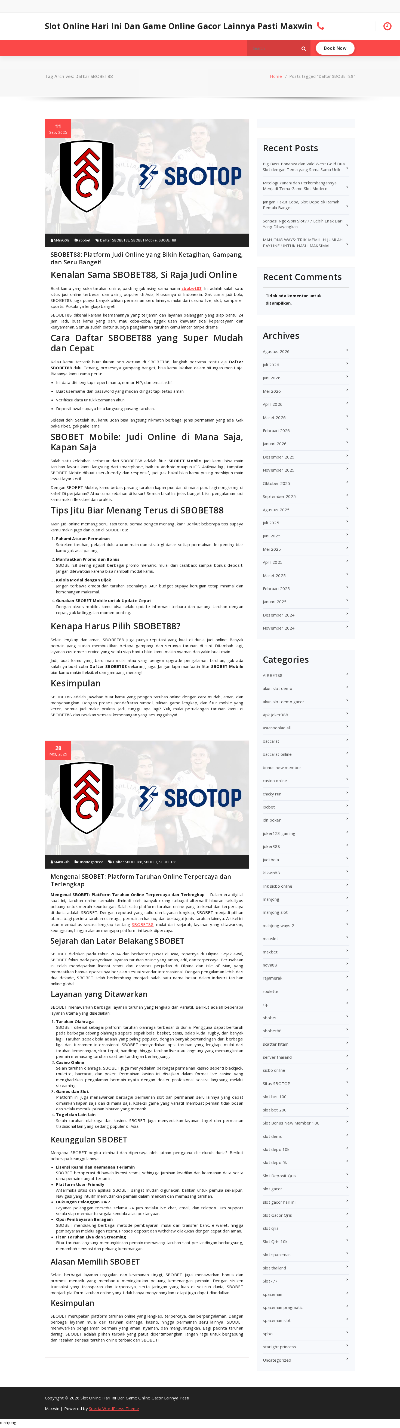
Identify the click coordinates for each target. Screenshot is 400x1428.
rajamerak (272, 978)
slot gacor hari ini (279, 1202)
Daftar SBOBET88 (114, 240)
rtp (266, 1004)
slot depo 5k (275, 1162)
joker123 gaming (279, 833)
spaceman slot (277, 1320)
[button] (303, 48)
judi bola (271, 859)
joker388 (271, 846)
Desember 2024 (279, 615)
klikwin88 (271, 872)
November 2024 (279, 628)
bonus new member (282, 767)
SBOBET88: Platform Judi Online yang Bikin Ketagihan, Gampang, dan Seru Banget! (147, 258)
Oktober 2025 (276, 483)
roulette (271, 991)
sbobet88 (191, 288)
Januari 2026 (275, 443)
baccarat (271, 741)
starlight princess (279, 1346)
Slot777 (270, 1281)
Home (276, 76)
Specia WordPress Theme (114, 1408)
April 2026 (272, 404)
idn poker (272, 820)
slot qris (271, 1228)
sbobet (84, 240)
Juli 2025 (271, 522)
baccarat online (277, 754)
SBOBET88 (167, 240)
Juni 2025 (272, 535)
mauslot (270, 938)
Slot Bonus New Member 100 (291, 1123)
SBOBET (150, 861)
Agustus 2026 (276, 351)
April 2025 (272, 562)
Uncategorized (90, 861)
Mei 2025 (272, 549)
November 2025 (279, 470)
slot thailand (274, 1268)
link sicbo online (277, 886)
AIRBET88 (273, 675)
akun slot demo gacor (283, 701)
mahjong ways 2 (278, 925)
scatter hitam (276, 1044)
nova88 (270, 965)
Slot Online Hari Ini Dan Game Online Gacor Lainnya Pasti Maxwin (179, 26)
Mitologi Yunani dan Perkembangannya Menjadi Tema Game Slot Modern (300, 185)
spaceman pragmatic (283, 1307)
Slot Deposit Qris (279, 1175)
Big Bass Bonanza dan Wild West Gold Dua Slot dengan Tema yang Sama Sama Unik (304, 166)
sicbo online (274, 1070)
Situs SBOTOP (276, 1083)
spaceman (272, 1294)
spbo (268, 1333)
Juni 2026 (272, 377)
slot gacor (272, 1188)
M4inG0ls (61, 240)
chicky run (272, 794)
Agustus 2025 (276, 509)
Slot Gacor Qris (277, 1215)
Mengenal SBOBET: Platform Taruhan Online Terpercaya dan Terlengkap (141, 880)
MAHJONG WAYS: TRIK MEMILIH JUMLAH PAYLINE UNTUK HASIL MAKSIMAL (303, 242)
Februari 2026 (276, 430)
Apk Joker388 (275, 714)
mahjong (271, 899)
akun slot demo (277, 688)
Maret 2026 (274, 417)
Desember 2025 (279, 457)
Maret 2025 (274, 575)
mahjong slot (275, 912)
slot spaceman (277, 1254)
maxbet (270, 952)
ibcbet (269, 807)
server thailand (277, 1057)
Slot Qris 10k (275, 1241)
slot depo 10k (276, 1149)
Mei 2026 (272, 391)
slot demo (272, 1136)
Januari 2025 (275, 601)
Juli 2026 (271, 364)
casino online (275, 780)
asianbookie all (277, 727)
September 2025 (279, 496)
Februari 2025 (276, 588)
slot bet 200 (275, 1110)
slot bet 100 (275, 1096)
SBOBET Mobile (144, 240)
